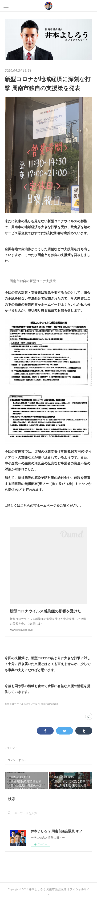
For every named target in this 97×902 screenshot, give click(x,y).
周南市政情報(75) (50, 703)
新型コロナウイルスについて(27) (22, 703)
